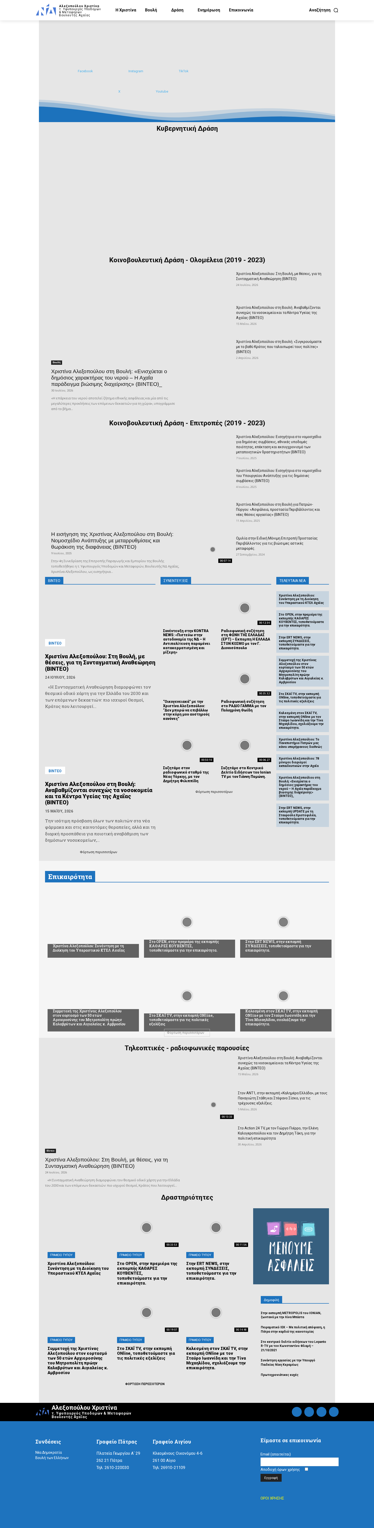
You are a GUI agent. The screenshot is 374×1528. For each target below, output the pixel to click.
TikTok (184, 71)
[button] (324, 10)
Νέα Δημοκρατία (48, 1452)
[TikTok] (172, 71)
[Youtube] (150, 91)
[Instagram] (122, 71)
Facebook (85, 71)
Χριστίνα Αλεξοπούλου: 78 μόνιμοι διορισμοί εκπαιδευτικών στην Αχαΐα (299, 762)
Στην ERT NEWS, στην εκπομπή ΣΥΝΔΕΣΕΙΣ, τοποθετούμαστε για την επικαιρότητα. (297, 643)
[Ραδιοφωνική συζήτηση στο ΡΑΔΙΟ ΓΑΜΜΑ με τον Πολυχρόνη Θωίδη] (245, 679)
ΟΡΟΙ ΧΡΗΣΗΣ (272, 1498)
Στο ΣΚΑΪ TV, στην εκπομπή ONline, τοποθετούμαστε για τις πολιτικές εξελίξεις (300, 697)
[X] (112, 91)
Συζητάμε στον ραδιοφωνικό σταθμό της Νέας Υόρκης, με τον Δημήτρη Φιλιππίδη (186, 774)
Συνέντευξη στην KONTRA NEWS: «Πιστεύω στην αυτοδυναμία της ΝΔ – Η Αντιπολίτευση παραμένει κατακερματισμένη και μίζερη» (186, 641)
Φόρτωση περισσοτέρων (98, 852)
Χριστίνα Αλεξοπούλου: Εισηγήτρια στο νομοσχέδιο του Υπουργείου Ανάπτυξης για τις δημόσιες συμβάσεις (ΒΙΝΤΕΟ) (278, 476)
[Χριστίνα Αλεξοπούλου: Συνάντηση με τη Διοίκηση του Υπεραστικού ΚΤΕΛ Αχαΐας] (90, 922)
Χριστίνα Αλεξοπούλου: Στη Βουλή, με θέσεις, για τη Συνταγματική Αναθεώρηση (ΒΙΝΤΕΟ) (100, 662)
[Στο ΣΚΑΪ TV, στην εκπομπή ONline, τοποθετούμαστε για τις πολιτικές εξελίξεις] (187, 996)
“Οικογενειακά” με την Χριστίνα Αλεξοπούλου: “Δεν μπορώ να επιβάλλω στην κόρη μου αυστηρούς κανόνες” (186, 710)
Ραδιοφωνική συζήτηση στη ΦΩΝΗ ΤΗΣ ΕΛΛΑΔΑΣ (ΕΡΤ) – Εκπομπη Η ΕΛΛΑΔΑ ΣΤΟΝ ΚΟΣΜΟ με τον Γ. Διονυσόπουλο (245, 639)
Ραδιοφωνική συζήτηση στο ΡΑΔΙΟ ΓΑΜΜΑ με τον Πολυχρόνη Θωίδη (243, 706)
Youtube (162, 91)
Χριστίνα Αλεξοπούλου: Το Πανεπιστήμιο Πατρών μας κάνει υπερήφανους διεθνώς (300, 743)
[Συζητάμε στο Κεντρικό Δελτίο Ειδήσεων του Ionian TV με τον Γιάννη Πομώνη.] (245, 745)
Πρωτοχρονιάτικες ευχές (279, 1375)
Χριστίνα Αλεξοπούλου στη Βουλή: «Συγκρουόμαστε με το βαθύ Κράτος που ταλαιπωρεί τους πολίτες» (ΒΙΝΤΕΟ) (279, 347)
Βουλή (57, 362)
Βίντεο (55, 643)
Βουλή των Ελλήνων (52, 1458)
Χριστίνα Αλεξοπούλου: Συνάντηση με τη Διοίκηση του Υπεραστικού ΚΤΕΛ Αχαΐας (301, 599)
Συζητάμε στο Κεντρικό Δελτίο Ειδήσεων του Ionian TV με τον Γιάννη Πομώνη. (246, 772)
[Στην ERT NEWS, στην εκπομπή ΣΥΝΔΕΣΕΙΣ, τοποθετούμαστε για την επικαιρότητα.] (283, 922)
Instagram (135, 71)
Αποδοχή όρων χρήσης (281, 1469)
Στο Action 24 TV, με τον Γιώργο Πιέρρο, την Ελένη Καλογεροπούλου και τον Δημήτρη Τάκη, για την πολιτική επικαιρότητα (278, 1133)
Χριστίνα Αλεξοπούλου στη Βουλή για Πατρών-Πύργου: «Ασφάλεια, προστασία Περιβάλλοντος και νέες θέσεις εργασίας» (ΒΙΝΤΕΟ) (278, 509)
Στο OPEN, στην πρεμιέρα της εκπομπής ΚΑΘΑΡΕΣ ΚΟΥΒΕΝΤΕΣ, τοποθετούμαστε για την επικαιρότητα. (301, 620)
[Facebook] (71, 71)
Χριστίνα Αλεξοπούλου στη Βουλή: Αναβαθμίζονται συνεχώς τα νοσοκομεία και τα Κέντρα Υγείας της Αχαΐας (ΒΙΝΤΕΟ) (278, 312)
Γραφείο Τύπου (61, 1255)
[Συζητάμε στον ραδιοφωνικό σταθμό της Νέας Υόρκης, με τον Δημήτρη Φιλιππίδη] (187, 745)
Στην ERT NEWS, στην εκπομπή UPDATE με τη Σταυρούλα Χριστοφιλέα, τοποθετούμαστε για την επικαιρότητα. (297, 815)
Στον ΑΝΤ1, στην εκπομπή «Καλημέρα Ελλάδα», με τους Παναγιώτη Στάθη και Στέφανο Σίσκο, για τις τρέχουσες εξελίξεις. (282, 1098)
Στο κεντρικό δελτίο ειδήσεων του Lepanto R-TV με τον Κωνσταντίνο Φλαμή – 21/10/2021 (293, 1346)
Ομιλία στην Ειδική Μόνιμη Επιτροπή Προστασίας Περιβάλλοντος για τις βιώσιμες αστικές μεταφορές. (277, 543)
